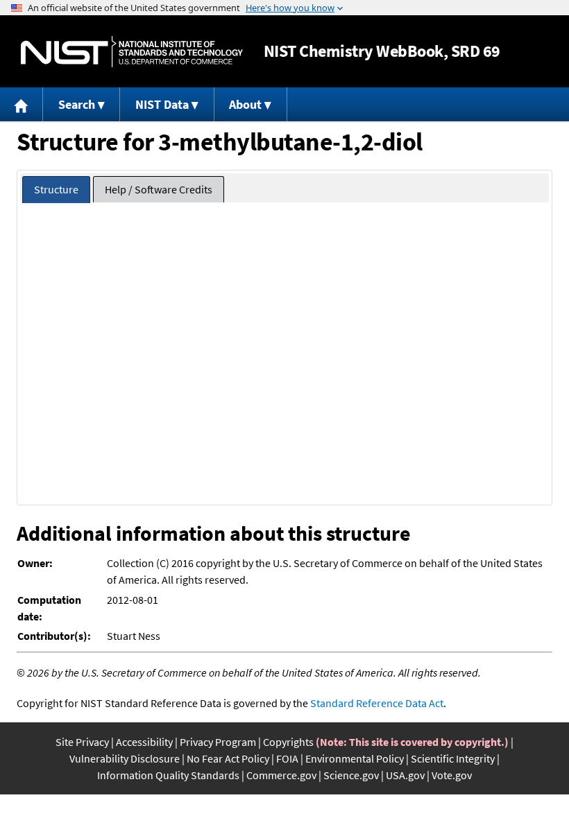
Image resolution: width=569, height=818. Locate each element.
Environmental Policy (354, 758)
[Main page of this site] (21, 104)
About (245, 104)
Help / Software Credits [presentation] (158, 189)
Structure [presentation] (56, 189)
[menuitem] (21, 104)
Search (76, 104)
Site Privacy (82, 742)
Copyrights (288, 742)
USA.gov (405, 775)
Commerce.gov (281, 775)
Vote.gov (452, 775)
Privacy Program (218, 742)
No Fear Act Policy (228, 758)
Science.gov (351, 775)
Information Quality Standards (168, 775)
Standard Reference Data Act (376, 703)
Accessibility (144, 742)
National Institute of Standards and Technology (132, 51)
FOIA (287, 758)
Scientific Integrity (453, 758)
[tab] (56, 189)
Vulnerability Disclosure (124, 758)
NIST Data (162, 104)
